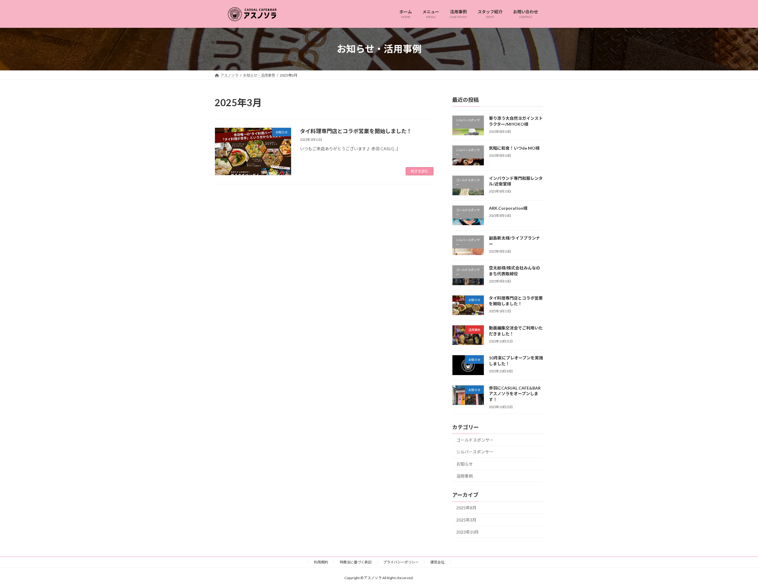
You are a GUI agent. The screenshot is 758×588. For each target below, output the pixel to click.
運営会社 (437, 562)
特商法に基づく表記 (356, 562)
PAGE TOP (736, 564)
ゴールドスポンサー (475, 439)
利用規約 (321, 562)
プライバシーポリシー (401, 562)
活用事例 (464, 475)
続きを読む (419, 171)
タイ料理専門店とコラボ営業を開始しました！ (356, 131)
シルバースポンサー (474, 451)
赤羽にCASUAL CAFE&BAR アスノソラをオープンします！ (515, 393)
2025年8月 (466, 507)
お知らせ (464, 463)
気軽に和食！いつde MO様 (514, 148)
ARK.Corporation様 (508, 207)
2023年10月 (467, 531)
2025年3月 (466, 519)
